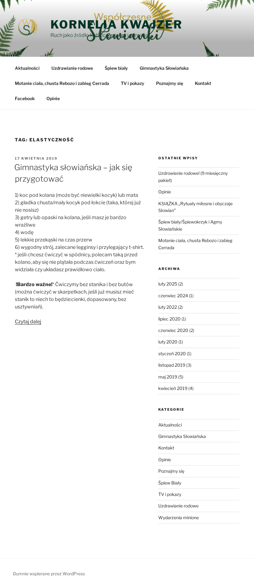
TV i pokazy (132, 83)
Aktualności (27, 68)
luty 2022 (167, 307)
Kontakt (203, 83)
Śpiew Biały (169, 482)
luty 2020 (167, 341)
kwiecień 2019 (172, 388)
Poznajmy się (169, 83)
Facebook (25, 98)
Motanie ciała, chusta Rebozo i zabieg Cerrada (62, 83)
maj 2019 (167, 376)
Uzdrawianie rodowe (72, 68)
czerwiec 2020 (173, 330)
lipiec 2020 (169, 318)
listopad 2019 (171, 365)
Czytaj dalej (28, 322)
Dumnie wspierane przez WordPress (49, 573)
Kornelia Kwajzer (116, 24)
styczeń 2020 (172, 353)
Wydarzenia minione (178, 517)
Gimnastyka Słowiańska (164, 68)
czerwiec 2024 (173, 295)
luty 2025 (167, 283)
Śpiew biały (116, 68)
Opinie (53, 98)
